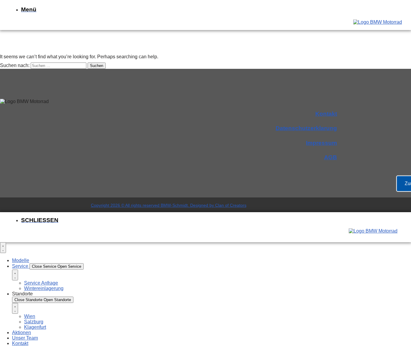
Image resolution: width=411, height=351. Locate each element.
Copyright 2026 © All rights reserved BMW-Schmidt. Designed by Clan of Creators (168, 205)
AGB (330, 157)
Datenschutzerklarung (306, 128)
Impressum (321, 143)
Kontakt (326, 114)
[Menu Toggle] (3, 247)
